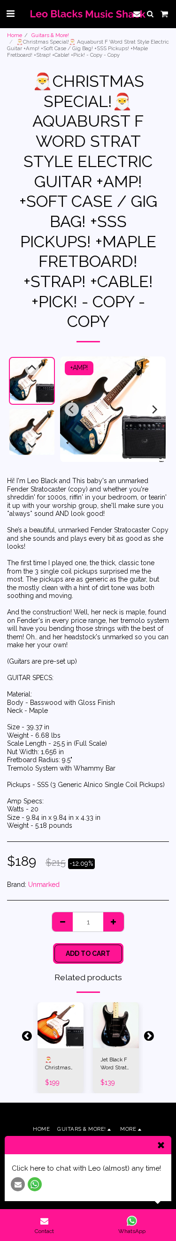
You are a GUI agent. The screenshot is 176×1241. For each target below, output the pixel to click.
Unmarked (44, 884)
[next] (154, 409)
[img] (61, 1025)
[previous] (72, 409)
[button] (10, 14)
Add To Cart (60, 1041)
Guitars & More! (50, 35)
